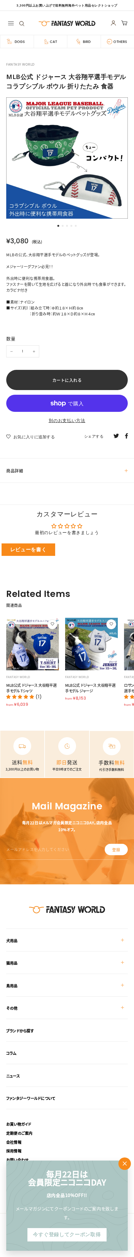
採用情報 (14, 1150)
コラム (11, 1053)
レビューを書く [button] (28, 549)
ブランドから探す (20, 1030)
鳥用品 (12, 985)
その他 (12, 1008)
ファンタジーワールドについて (30, 1098)
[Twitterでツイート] (116, 435)
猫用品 (12, 963)
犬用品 (12, 940)
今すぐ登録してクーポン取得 (67, 1234)
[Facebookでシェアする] (126, 435)
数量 (10, 338)
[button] (21, 697)
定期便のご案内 (19, 1133)
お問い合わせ (17, 1159)
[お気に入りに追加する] (52, 624)
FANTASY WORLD (20, 64)
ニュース (13, 1075)
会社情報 (14, 1142)
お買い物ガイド (18, 1124)
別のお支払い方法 (67, 420)
